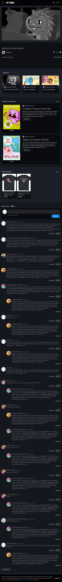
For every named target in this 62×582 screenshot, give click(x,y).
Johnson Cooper (12, 222)
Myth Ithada (11, 405)
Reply (58, 233)
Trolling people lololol (14, 285)
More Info (26, 119)
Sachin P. (10, 316)
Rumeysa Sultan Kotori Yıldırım (17, 519)
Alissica (9, 381)
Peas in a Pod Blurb (29, 89)
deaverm (10, 340)
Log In (58, 2)
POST (55, 216)
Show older (6, 569)
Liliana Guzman (12, 543)
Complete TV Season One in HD (37, 108)
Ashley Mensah (12, 269)
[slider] (28, 38)
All (57, 101)
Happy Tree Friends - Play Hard (24, 194)
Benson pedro (11, 254)
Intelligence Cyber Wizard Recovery (18, 238)
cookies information (26, 580)
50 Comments (58, 57)
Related (6, 73)
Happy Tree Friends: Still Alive (36, 139)
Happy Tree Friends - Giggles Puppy (9, 194)
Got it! (57, 578)
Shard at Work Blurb (49, 89)
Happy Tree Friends (11, 87)
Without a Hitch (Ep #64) (11, 89)
